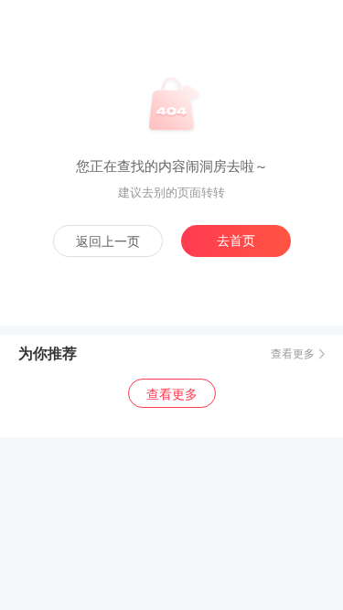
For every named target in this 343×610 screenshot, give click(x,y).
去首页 (236, 240)
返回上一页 (108, 241)
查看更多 (293, 354)
